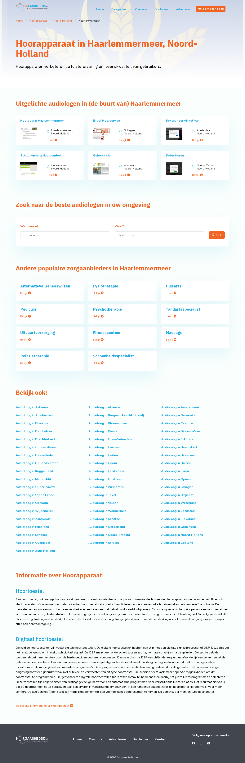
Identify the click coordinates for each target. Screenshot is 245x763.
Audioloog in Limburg (31, 535)
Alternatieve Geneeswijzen (45, 286)
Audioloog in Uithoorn (32, 503)
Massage (174, 332)
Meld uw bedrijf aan (211, 9)
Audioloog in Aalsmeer (33, 407)
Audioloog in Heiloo (103, 455)
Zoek (218, 235)
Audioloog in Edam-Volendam (110, 439)
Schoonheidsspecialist (113, 356)
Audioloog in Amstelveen (180, 407)
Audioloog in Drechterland (35, 439)
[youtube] (201, 743)
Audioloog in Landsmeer (106, 471)
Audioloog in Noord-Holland (182, 535)
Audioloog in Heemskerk (179, 447)
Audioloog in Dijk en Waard (181, 431)
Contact (161, 739)
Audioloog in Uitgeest (177, 495)
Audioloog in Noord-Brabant (109, 535)
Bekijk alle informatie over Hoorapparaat (43, 706)
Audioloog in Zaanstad (178, 511)
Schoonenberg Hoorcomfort (40, 155)
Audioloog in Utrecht (103, 543)
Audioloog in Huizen (176, 463)
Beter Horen (175, 155)
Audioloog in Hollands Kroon (37, 463)
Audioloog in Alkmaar (104, 407)
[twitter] (208, 743)
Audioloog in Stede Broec (35, 495)
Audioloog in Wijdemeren (35, 511)
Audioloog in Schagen (177, 487)
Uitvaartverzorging (37, 332)
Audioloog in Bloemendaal (108, 423)
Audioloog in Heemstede (34, 455)
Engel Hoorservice (106, 121)
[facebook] (193, 743)
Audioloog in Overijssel (33, 543)
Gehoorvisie (102, 155)
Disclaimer (161, 9)
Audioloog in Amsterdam (34, 415)
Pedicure (28, 309)
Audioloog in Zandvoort (33, 519)
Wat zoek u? (29, 226)
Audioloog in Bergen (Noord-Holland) (116, 415)
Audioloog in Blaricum (32, 423)
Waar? (119, 226)
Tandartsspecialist (183, 309)
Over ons (141, 9)
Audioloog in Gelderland (106, 527)
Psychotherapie (107, 309)
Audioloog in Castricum (178, 423)
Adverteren (183, 9)
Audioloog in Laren (175, 471)
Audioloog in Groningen (178, 527)
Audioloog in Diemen (103, 431)
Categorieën (119, 9)
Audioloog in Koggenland (34, 471)
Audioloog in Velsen (103, 503)
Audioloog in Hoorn (102, 463)
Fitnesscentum (106, 332)
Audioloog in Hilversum (178, 455)
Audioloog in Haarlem (104, 447)
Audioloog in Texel (102, 495)
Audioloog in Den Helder (34, 431)
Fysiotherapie (105, 286)
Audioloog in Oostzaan (105, 479)
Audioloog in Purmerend (106, 487)
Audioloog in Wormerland (107, 511)
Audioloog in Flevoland (178, 519)
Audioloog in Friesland (32, 527)
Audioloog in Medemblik (34, 479)
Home (100, 9)
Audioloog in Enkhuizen (178, 439)
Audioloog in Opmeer (177, 479)
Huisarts (173, 286)
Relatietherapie (34, 356)
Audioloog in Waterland (179, 503)
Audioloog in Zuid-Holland (35, 551)
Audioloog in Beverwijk (178, 415)
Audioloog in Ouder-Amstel (36, 487)
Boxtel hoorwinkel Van (182, 121)
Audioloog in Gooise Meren (36, 447)
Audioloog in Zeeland (177, 543)
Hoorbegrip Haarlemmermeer (42, 121)
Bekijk (51, 140)
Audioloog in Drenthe (104, 519)
